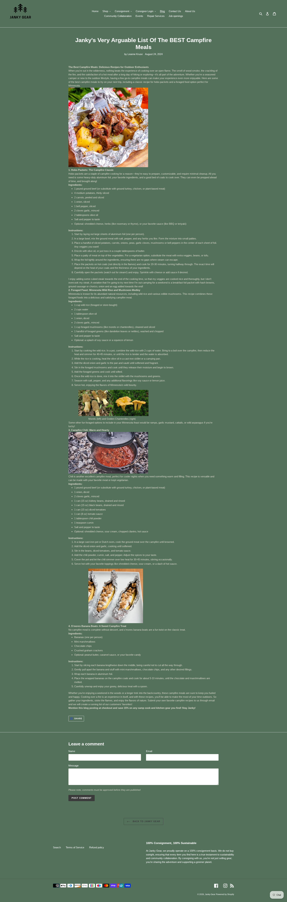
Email (149, 751)
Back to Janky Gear (146, 821)
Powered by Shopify (225, 894)
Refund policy (96, 847)
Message (73, 765)
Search (57, 847)
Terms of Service (75, 847)
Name (71, 751)
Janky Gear (210, 894)
